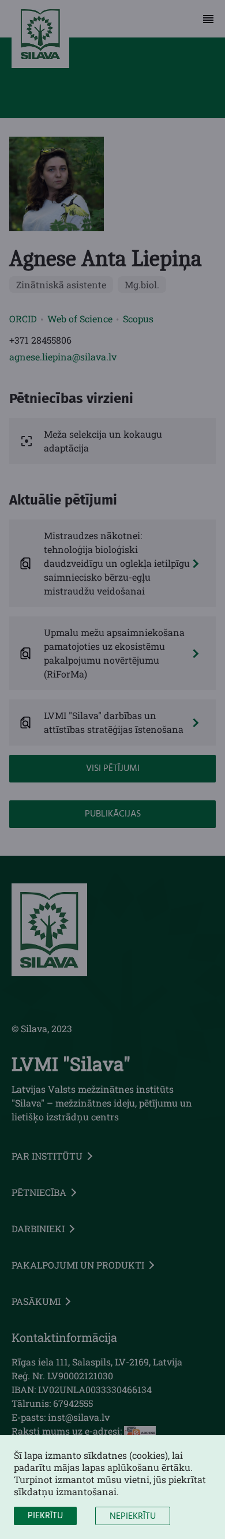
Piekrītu (45, 1515)
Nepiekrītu (133, 1516)
